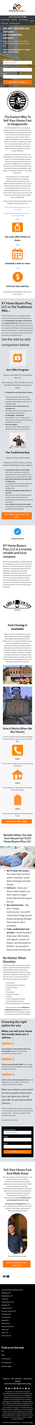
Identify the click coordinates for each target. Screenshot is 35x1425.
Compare (17, 1381)
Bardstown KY (6, 1293)
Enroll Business (6, 1363)
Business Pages (6, 1366)
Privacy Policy (28, 1379)
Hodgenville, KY (6, 1308)
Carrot (31, 1422)
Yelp (2, 1351)
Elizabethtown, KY (7, 1302)
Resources (18, 1379)
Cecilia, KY (4, 1299)
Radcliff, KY (5, 1320)
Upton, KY (4, 1333)
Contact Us (4, 23)
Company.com (6, 1359)
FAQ (12, 1379)
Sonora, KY (5, 1330)
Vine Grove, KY (6, 1336)
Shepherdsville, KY (7, 1326)
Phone (5, 67)
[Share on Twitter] (8, 1276)
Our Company (23, 20)
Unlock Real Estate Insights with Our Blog (17, 1384)
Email (5, 74)
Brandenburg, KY (7, 1296)
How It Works (5, 20)
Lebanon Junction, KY (8, 1311)
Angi (3, 1355)
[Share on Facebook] (4, 1276)
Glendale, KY (5, 1305)
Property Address (9, 60)
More (32, 21)
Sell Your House (15, 23)
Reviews (14, 20)
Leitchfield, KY (6, 1314)
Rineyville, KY (5, 1323)
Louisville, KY (5, 1317)
